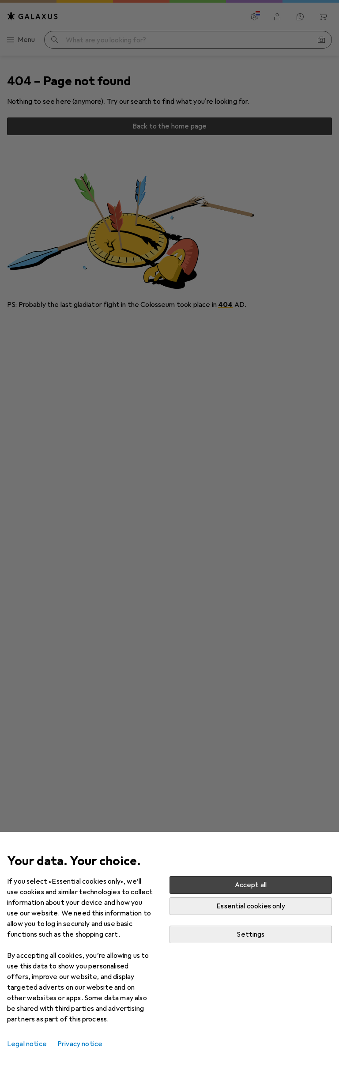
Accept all (251, 885)
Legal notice (27, 1044)
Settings (250, 934)
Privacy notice (79, 1044)
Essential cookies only (250, 906)
